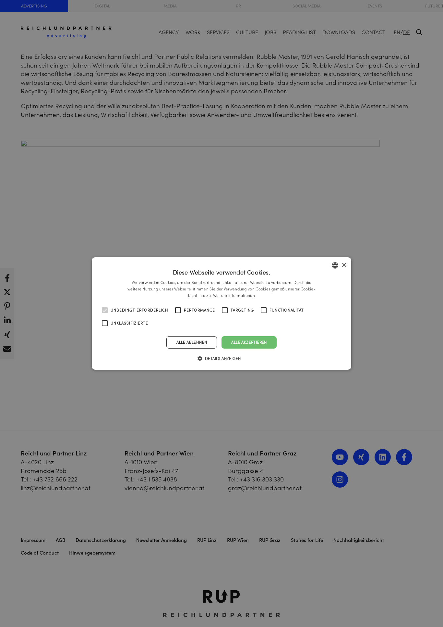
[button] (221, 358)
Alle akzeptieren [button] (249, 342)
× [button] (343, 264)
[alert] (221, 313)
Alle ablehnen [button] (191, 342)
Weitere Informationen (234, 295)
